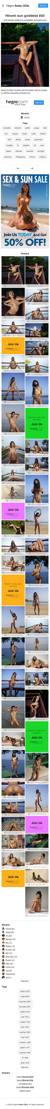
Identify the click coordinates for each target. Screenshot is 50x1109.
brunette (7, 127)
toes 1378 (25, 1062)
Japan (8, 151)
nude (33, 133)
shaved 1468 (25, 1052)
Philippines (20, 157)
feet (45, 127)
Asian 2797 (25, 991)
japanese (38, 139)
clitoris (42, 133)
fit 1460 (25, 1057)
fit (18, 145)
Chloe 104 (10, 967)
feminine (8, 157)
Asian (24, 133)
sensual (18, 151)
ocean (27, 139)
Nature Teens (25, 1090)
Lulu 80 (9, 970)
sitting (18, 139)
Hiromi (27, 117)
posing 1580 (25, 1032)
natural (15, 133)
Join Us (43, 5)
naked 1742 (25, 1022)
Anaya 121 (10, 960)
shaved (18, 127)
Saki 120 (9, 963)
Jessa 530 (10, 932)
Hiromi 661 (10, 928)
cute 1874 (25, 1016)
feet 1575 (25, 1037)
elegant (26, 145)
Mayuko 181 (11, 939)
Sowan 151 (10, 946)
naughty (9, 145)
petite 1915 (25, 1011)
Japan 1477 (25, 1047)
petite (27, 127)
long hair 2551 (25, 1001)
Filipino (43, 157)
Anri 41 (9, 977)
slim (9, 139)
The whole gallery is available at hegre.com (25, 19)
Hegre (17, 5)
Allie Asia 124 (11, 956)
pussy (36, 127)
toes (42, 145)
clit (35, 145)
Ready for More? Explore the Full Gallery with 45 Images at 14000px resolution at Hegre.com (24, 91)
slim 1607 (25, 1027)
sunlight (41, 151)
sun (6, 133)
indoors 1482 (25, 1042)
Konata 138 (10, 949)
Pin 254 (9, 935)
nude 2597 (25, 996)
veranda (29, 151)
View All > (25, 980)
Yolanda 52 (10, 974)
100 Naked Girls (25, 1083)
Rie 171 (9, 942)
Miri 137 (9, 953)
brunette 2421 (25, 1006)
